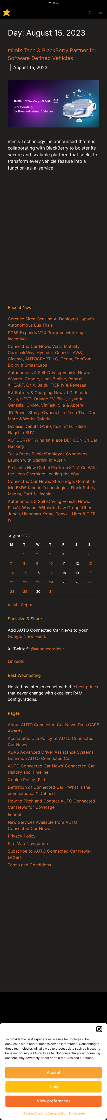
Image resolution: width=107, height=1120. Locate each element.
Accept (54, 1072)
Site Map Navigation (28, 843)
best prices (87, 686)
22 (25, 582)
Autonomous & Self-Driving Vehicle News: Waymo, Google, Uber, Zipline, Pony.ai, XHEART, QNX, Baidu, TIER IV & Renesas (49, 379)
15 (25, 573)
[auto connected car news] (6, 12)
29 (25, 591)
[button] (99, 1029)
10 (51, 563)
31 (51, 591)
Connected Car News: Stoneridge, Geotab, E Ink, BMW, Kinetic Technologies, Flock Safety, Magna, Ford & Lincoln (52, 487)
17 (50, 573)
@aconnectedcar (47, 648)
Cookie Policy (33, 1113)
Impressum (77, 1113)
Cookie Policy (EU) (26, 779)
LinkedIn (16, 661)
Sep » (26, 604)
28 (12, 591)
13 (90, 563)
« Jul (12, 604)
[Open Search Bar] (90, 12)
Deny (53, 1086)
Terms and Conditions (29, 864)
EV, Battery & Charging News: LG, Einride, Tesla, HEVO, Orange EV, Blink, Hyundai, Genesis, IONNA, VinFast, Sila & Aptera (48, 399)
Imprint (15, 814)
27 (90, 582)
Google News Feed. (27, 636)
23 (38, 582)
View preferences (53, 1100)
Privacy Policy (55, 1113)
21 (12, 582)
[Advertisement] (53, 243)
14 (12, 573)
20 (90, 573)
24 (51, 582)
